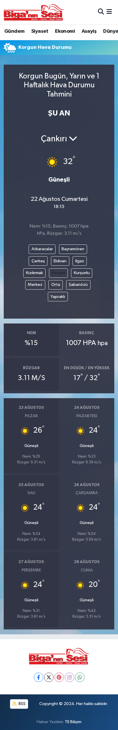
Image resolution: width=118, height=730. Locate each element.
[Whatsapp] (79, 677)
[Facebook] (38, 677)
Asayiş (89, 31)
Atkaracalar (42, 249)
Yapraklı (57, 296)
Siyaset (39, 31)
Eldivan (60, 261)
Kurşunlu (82, 273)
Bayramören (73, 249)
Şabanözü (78, 284)
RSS (21, 704)
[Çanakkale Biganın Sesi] (34, 12)
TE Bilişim (73, 722)
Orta (55, 284)
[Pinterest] (59, 677)
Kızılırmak (34, 273)
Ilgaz (79, 261)
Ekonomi (65, 31)
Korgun (58, 273)
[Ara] (101, 11)
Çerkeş (38, 261)
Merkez (35, 284)
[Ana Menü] (109, 11)
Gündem (14, 31)
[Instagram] (69, 677)
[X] (49, 677)
